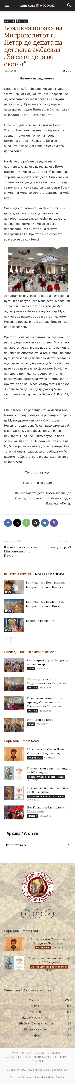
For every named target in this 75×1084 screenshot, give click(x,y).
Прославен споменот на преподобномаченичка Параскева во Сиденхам (44, 702)
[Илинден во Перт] (14, 725)
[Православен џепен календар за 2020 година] (14, 793)
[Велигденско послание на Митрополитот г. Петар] (14, 606)
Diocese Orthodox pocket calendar (46, 776)
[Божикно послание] (14, 625)
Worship (32, 687)
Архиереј (9, 21)
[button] (6, 5)
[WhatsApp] (26, 523)
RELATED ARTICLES (17, 574)
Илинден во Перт (40, 719)
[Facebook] (8, 523)
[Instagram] (37, 913)
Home (14, 1052)
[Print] (36, 523)
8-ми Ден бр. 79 (59, 547)
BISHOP (26, 1052)
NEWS (8, 592)
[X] (17, 523)
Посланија (22, 21)
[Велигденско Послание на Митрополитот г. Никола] (14, 587)
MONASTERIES (13, 1057)
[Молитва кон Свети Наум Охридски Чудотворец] (14, 754)
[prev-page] (6, 639)
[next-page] (12, 639)
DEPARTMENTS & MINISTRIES (40, 1057)
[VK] (45, 523)
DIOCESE (39, 1052)
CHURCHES (54, 1052)
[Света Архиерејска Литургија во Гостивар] (14, 665)
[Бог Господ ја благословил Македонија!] (14, 812)
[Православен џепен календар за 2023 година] (14, 773)
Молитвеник (35, 757)
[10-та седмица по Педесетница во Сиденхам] (14, 684)
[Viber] (54, 523)
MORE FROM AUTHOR (49, 574)
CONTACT (37, 1061)
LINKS (63, 1057)
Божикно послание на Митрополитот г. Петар (20, 551)
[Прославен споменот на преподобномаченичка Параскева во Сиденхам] (14, 703)
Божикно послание (40, 621)
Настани (32, 815)
